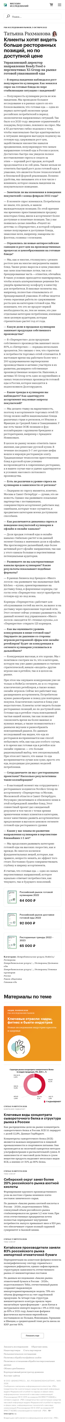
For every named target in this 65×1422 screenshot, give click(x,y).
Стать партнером (32, 1350)
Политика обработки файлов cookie (22, 1358)
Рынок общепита (13, 979)
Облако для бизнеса (14, 1369)
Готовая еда (10, 982)
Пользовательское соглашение (20, 1354)
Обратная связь (39, 1347)
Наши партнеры (12, 1350)
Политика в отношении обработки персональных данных (29, 1363)
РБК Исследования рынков (21, 1013)
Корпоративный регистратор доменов (24, 1372)
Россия (7, 976)
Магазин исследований (19, 5)
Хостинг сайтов (12, 1376)
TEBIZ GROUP (10, 1174)
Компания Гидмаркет (14, 1109)
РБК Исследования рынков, (18, 27)
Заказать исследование (16, 1347)
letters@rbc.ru (10, 1413)
